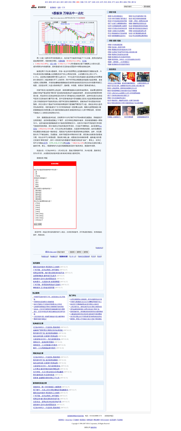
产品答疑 (120, 420)
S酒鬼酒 (61, 61)
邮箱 (125, 2)
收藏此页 (54, 256)
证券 (59, 7)
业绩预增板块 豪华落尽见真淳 (44, 276)
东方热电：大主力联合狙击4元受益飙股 (48, 372)
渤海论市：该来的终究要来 (43, 342)
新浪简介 (61, 420)
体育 (54, 2)
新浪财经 (53, 7)
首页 (46, 2)
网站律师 (97, 420)
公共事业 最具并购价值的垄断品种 (46, 369)
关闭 (99, 256)
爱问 (121, 2)
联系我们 (83, 420)
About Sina (68, 420)
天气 (113, 2)
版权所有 (94, 427)
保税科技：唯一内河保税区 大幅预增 (47, 387)
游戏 (93, 2)
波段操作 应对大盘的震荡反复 (44, 279)
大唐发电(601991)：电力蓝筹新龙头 (46, 339)
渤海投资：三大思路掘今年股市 (45, 345)
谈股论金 (45, 256)
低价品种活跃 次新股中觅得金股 (45, 336)
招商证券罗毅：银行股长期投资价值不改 (48, 273)
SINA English (105, 420)
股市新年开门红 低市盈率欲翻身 (45, 333)
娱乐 (58, 2)
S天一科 (53, 64)
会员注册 (113, 420)
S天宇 (45, 143)
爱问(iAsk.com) (51, 252)
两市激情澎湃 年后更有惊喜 (43, 375)
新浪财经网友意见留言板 (75, 416)
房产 (89, 2)
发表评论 (99, 248)
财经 (62, 2)
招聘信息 (90, 420)
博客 (74, 2)
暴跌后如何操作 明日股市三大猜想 (46, 267)
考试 (105, 2)
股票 (66, 2)
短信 (117, 2)
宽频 (81, 2)
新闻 (50, 2)
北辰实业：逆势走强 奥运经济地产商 (47, 402)
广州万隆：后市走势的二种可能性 (46, 270)
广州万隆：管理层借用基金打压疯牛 (47, 285)
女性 (97, 2)
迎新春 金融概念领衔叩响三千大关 (46, 378)
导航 (129, 2)
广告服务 (76, 420)
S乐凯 (67, 143)
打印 (93, 256)
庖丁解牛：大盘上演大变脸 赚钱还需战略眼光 (50, 390)
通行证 (134, 2)
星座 (109, 2)
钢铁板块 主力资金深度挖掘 (43, 288)
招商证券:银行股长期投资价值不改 (46, 399)
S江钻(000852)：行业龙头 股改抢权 (46, 327)
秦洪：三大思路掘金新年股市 (44, 348)
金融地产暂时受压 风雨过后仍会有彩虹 (48, 330)
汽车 (85, 2)
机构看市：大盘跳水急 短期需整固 (46, 282)
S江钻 (84, 61)
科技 (70, 2)
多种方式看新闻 (84, 256)
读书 (101, 2)
